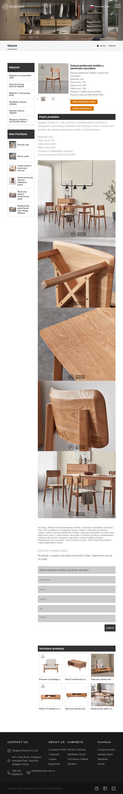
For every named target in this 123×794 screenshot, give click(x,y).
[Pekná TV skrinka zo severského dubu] (51, 694)
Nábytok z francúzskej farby (19, 94)
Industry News (105, 754)
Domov (103, 46)
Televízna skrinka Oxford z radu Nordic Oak (77, 709)
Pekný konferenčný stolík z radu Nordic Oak (77, 679)
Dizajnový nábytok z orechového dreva (18, 120)
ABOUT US (57, 742)
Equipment (54, 764)
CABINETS (75, 742)
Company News (106, 749)
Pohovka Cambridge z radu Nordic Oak (51, 679)
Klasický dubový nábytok (16, 111)
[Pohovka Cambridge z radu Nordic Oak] (51, 664)
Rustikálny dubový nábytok (17, 103)
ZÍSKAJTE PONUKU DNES (84, 102)
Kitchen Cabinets (77, 749)
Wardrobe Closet (76, 754)
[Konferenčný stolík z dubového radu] (103, 694)
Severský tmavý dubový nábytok (16, 85)
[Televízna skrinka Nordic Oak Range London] (103, 664)
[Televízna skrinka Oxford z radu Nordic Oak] (77, 694)
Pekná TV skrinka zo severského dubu (51, 709)
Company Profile (57, 749)
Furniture (104, 742)
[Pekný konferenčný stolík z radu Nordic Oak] (77, 664)
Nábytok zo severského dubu (20, 76)
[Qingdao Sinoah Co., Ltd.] (13, 7)
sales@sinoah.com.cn (82, 108)
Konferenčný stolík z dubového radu (103, 709)
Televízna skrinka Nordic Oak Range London (103, 679)
